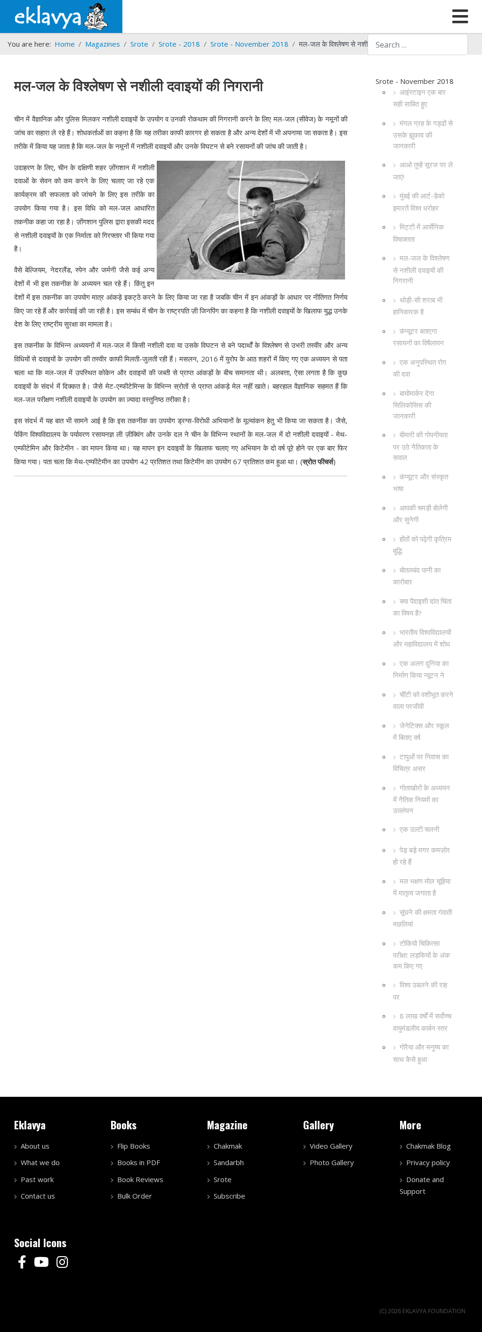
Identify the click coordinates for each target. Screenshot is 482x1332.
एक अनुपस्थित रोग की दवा (419, 368)
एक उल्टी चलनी (419, 829)
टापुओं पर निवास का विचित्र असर (421, 762)
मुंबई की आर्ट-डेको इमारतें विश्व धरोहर (418, 202)
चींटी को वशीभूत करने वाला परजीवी (423, 700)
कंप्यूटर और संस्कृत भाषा (420, 482)
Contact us (38, 1195)
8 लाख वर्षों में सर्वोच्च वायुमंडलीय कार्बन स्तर (422, 1022)
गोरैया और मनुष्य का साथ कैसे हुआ (421, 1053)
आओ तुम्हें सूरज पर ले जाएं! (423, 170)
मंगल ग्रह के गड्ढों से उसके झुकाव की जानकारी (423, 134)
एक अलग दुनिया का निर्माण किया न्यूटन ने (421, 669)
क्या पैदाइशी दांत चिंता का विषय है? (422, 607)
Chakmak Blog (428, 1146)
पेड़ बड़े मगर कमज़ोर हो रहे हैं (421, 856)
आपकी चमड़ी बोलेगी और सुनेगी (420, 514)
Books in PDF (138, 1162)
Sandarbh (229, 1162)
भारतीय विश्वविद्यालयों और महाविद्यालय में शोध (422, 638)
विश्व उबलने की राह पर (420, 991)
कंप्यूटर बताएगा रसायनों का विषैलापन (418, 337)
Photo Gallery (332, 1162)
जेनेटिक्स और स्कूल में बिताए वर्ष (421, 731)
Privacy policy (428, 1162)
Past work (37, 1179)
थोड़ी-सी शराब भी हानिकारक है (417, 306)
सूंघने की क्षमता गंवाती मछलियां (422, 918)
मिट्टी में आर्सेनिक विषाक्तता (418, 233)
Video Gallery (331, 1146)
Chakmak (228, 1146)
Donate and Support (422, 1185)
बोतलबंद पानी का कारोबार (417, 576)
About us (35, 1146)
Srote (223, 1179)
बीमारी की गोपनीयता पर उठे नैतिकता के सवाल (420, 446)
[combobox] (418, 44)
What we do (40, 1162)
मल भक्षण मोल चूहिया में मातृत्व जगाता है (421, 887)
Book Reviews (140, 1179)
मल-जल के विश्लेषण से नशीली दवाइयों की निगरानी (421, 269)
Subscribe (229, 1195)
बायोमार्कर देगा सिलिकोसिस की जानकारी (413, 404)
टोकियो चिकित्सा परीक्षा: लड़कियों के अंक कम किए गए (421, 954)
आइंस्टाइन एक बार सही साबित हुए (419, 98)
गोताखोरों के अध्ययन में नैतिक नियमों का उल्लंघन (421, 799)
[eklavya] (61, 15)
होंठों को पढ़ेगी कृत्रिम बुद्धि (422, 545)
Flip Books (133, 1146)
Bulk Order (134, 1195)
